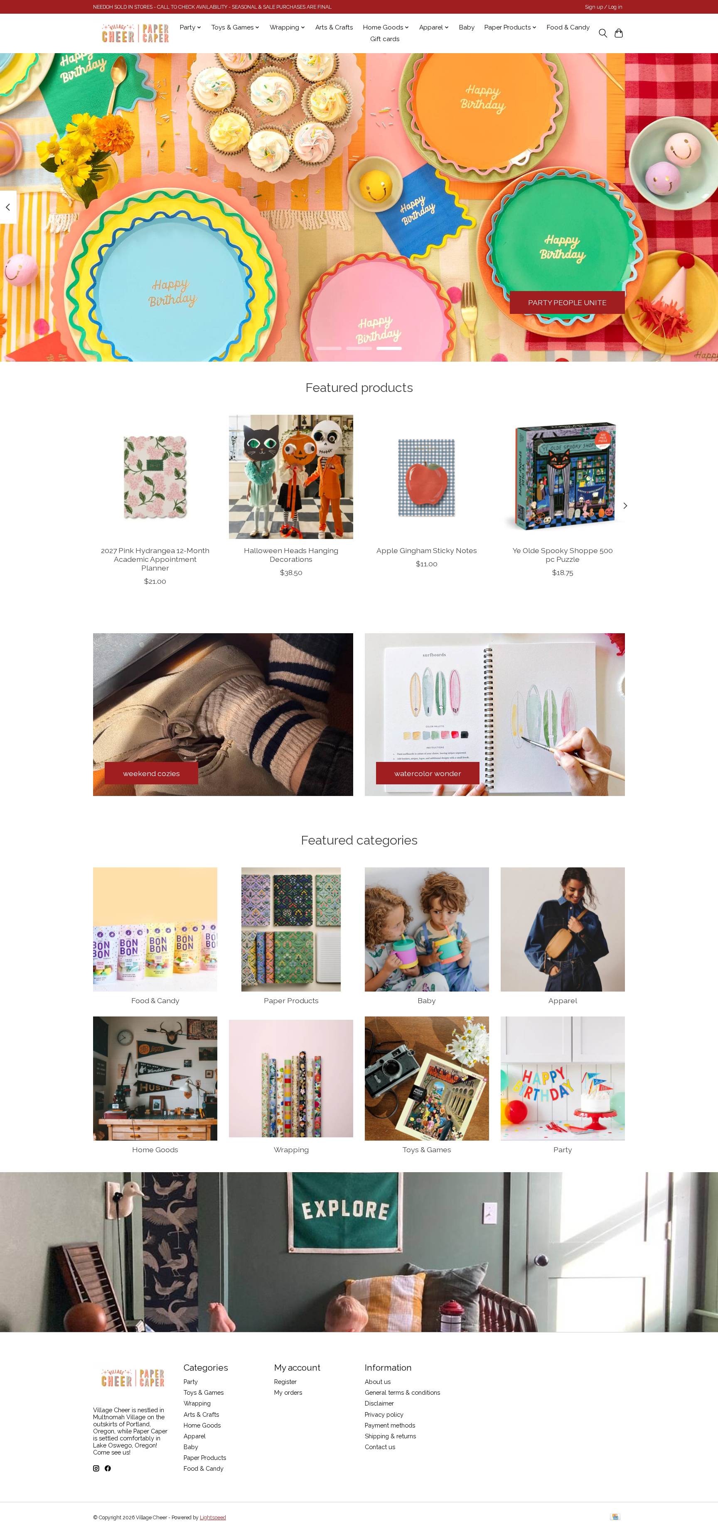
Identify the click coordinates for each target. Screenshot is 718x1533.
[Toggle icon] (603, 33)
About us (378, 1381)
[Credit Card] (615, 1517)
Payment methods (390, 1425)
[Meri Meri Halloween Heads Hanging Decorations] (291, 477)
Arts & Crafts (334, 27)
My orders (288, 1392)
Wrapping (291, 1149)
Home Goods (155, 1149)
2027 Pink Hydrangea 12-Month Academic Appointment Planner (155, 559)
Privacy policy (384, 1414)
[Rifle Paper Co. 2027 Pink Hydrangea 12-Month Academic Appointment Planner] (155, 477)
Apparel (562, 1000)
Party (562, 1149)
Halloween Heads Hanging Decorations (291, 554)
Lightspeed (213, 1518)
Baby (467, 27)
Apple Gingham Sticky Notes (426, 550)
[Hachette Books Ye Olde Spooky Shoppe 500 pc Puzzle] (563, 477)
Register (285, 1381)
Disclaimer (379, 1403)
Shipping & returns (390, 1436)
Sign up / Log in (603, 7)
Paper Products (291, 1000)
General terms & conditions (402, 1392)
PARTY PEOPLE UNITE (567, 302)
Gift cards (385, 39)
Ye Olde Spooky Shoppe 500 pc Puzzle (563, 554)
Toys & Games (426, 1149)
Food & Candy (568, 27)
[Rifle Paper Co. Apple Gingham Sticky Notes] (427, 477)
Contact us (380, 1446)
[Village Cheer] (135, 33)
